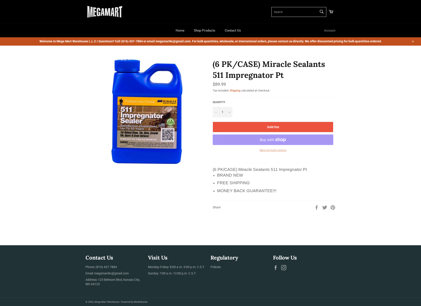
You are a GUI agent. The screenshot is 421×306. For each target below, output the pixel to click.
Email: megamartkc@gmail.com (107, 273)
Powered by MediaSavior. (134, 302)
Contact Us (233, 30)
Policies (215, 267)
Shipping (235, 90)
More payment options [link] (273, 150)
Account (329, 30)
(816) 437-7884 (106, 267)
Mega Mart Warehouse (107, 302)
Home (180, 30)
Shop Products (204, 30)
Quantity (219, 102)
